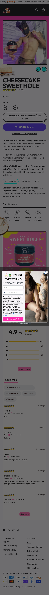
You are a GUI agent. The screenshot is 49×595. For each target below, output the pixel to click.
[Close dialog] (45, 272)
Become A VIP (13, 319)
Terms (4, 315)
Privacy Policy (16, 313)
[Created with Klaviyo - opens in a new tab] (24, 323)
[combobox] (5, 292)
